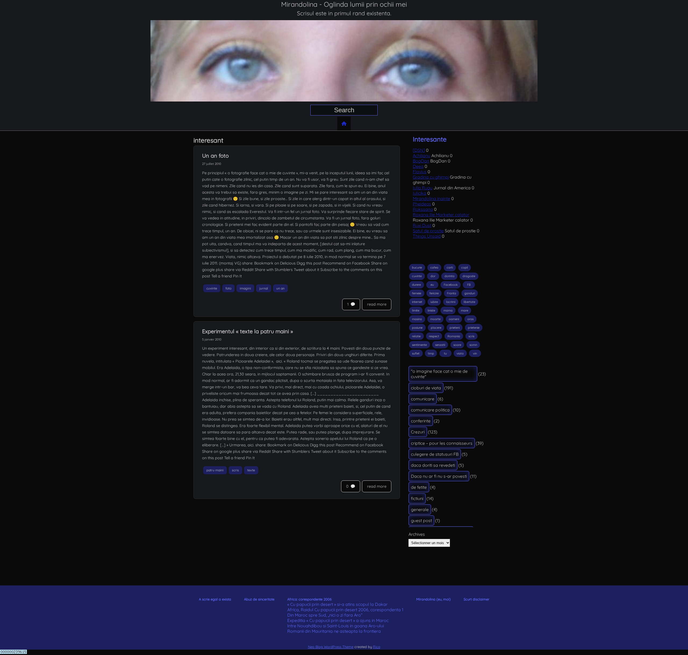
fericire (434, 293)
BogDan (421, 161)
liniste (431, 310)
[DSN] (419, 150)
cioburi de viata (426, 387)
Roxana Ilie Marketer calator (441, 214)
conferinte (421, 421)
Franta (451, 293)
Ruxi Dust (422, 225)
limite (415, 310)
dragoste (469, 276)
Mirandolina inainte (431, 198)
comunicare (422, 398)
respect (434, 336)
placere (436, 328)
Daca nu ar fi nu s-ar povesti (439, 476)
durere (416, 285)
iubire (434, 302)
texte (251, 470)
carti (450, 267)
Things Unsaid (427, 236)
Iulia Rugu (422, 187)
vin (475, 353)
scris (235, 470)
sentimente (419, 345)
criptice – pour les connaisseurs (441, 443)
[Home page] (344, 124)
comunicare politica (430, 409)
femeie (416, 293)
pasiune (417, 328)
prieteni (455, 328)
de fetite (419, 487)
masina (417, 319)
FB (469, 285)
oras (470, 319)
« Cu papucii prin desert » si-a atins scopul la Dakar (337, 604)
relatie (416, 336)
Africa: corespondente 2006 (309, 599)
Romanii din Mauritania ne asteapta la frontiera (334, 631)
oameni (454, 319)
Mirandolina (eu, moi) (433, 599)
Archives (416, 534)
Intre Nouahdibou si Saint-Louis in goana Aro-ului (335, 625)
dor (433, 276)
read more (376, 304)
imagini (245, 288)
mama (448, 310)
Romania (453, 336)
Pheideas (422, 204)
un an (280, 288)
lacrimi (450, 302)
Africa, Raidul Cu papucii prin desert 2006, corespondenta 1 (345, 609)
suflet (416, 353)
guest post (421, 520)
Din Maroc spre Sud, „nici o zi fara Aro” (325, 615)
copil (464, 267)
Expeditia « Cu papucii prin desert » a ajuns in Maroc (338, 620)
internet (417, 302)
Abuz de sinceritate (259, 599)
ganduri (469, 293)
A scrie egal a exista (215, 599)
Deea (418, 166)
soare (457, 345)
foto (228, 288)
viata (460, 353)
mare (464, 310)
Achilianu (421, 155)
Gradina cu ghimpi (431, 177)
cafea (434, 267)
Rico (376, 647)
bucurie (417, 267)
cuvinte (211, 288)
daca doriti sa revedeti (433, 465)
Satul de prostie (428, 230)
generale (420, 509)
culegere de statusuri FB (434, 454)
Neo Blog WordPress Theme (330, 647)
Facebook (451, 285)
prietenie (473, 328)
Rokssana (423, 209)
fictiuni (417, 498)
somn (473, 345)
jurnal (263, 288)
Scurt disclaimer (476, 599)
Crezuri (418, 432)
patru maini (215, 470)
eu (432, 285)
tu (445, 353)
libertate (469, 302)
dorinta (449, 276)
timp (431, 353)
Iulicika (419, 193)
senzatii (440, 345)
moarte (435, 319)
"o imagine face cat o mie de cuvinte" (439, 373)
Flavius (420, 171)
